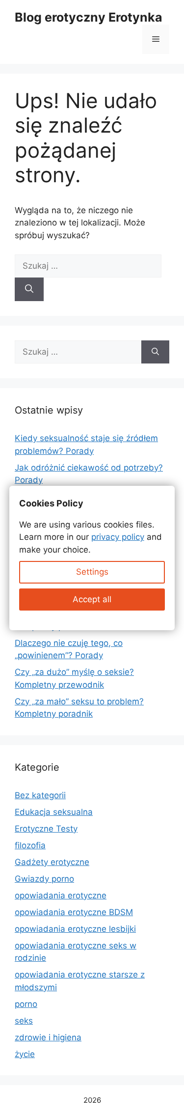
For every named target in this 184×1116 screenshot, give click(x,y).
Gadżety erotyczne (52, 862)
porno (26, 1004)
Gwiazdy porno (44, 879)
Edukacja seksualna (54, 812)
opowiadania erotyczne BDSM (74, 912)
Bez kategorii (40, 795)
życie (25, 1054)
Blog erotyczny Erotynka (88, 17)
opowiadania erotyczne (60, 895)
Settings (92, 572)
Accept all (92, 599)
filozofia (30, 845)
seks (24, 1021)
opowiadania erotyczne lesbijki (75, 929)
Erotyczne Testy (46, 829)
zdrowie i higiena (48, 1037)
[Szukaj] (29, 289)
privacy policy (117, 537)
